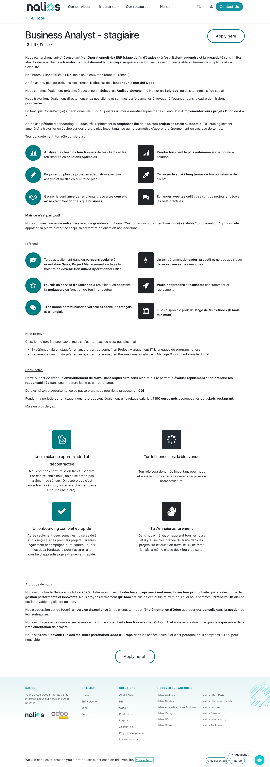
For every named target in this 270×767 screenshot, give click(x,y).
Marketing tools (129, 739)
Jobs (85, 707)
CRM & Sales (127, 695)
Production (126, 714)
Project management (132, 733)
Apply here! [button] (135, 656)
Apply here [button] (226, 36)
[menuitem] (80, 6)
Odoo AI (124, 707)
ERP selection (90, 701)
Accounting (126, 726)
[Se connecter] (211, 6)
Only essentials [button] (217, 760)
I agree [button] (237, 760)
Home (85, 695)
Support (87, 714)
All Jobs (38, 18)
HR (121, 701)
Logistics (124, 720)
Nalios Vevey (165, 713)
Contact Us (229, 7)
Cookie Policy (144, 760)
